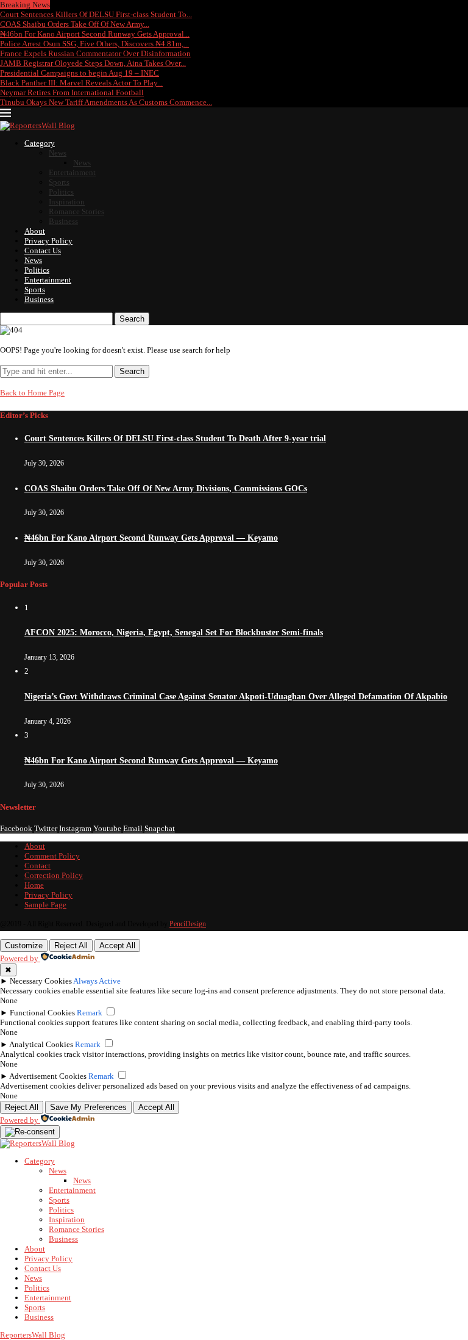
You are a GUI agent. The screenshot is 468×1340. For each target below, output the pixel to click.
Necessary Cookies (41, 980)
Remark (89, 1012)
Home (34, 885)
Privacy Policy (48, 240)
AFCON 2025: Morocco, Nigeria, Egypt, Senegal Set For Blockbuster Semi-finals (173, 632)
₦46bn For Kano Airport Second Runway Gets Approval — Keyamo (151, 537)
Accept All (117, 945)
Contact (37, 865)
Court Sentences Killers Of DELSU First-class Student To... (96, 14)
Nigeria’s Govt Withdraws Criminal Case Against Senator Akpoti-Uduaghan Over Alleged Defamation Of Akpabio (235, 696)
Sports (59, 182)
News (57, 152)
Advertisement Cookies (48, 1076)
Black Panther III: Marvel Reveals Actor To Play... (81, 82)
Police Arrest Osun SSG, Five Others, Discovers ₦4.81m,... (94, 43)
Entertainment (72, 172)
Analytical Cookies (41, 1044)
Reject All (71, 945)
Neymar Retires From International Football (72, 92)
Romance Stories (76, 211)
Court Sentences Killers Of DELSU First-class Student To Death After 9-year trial (175, 438)
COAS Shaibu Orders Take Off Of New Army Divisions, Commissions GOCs (165, 488)
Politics (61, 191)
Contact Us (42, 250)
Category (39, 143)
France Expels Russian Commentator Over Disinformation (95, 53)
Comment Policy (52, 855)
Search (131, 318)
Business (63, 221)
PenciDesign (187, 924)
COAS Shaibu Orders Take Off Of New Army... (74, 24)
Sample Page (45, 904)
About (34, 231)
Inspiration (67, 201)
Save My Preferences (88, 1107)
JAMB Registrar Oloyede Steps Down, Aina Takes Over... (93, 63)
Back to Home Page (32, 392)
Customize (24, 945)
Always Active (97, 980)
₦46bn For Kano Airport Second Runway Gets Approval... (95, 33)
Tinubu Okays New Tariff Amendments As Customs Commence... (106, 102)
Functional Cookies (42, 1012)
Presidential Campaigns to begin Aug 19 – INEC (79, 72)
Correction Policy (53, 875)
